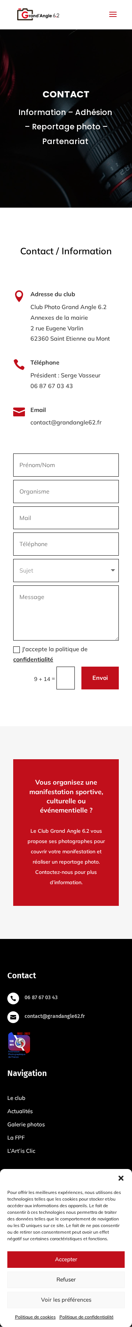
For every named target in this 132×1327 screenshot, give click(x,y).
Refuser (66, 1279)
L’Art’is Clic (21, 1150)
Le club (16, 1097)
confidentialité (33, 659)
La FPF (16, 1137)
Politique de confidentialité (86, 1317)
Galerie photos (26, 1124)
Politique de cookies (35, 1317)
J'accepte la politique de (50, 654)
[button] (121, 1178)
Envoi (100, 677)
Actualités (20, 1111)
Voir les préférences (66, 1299)
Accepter (66, 1259)
